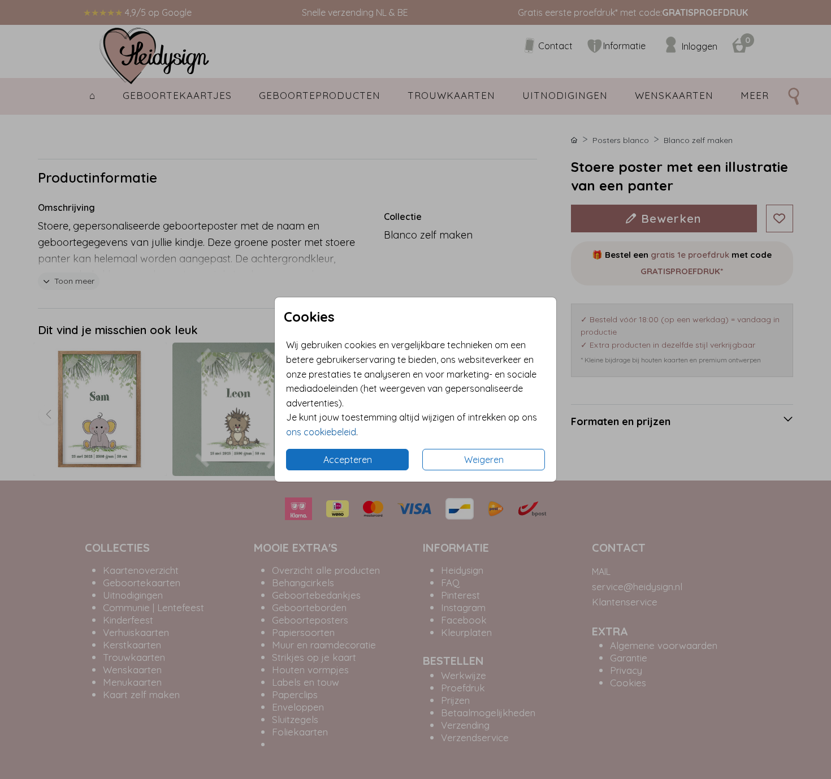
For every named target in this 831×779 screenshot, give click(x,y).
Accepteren (347, 459)
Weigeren (484, 459)
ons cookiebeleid (321, 432)
